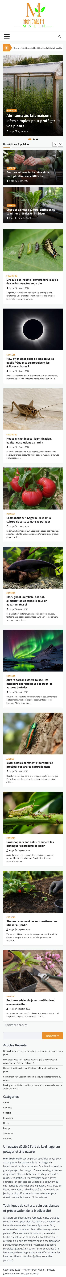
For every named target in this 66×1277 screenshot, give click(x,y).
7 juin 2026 (23, 218)
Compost (7, 1107)
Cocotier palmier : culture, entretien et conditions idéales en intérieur (31, 174)
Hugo (11, 131)
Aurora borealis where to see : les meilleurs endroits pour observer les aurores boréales (29, 684)
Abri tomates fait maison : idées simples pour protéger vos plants (30, 120)
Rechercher (52, 1036)
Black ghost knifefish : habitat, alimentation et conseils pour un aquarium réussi (26, 601)
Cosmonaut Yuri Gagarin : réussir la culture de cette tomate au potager (28, 520)
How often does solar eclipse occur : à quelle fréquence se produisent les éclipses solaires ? (30, 362)
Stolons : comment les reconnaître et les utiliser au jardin (31, 923)
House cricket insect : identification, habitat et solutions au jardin (29, 440)
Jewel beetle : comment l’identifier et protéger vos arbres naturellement (29, 765)
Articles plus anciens (16, 1025)
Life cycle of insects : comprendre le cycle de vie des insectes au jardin (32, 281)
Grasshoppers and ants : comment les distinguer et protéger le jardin (30, 844)
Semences (8, 1133)
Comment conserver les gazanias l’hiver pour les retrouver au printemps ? (32, 211)
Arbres (11, 168)
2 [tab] (34, 139)
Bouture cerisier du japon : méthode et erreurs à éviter (30, 1002)
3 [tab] (37, 139)
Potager (11, 110)
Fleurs (10, 205)
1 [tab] (29, 139)
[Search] (59, 36)
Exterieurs (8, 1118)
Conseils (10, 355)
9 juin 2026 (23, 131)
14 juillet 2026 (24, 180)
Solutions (11, 276)
